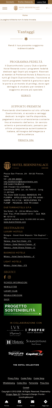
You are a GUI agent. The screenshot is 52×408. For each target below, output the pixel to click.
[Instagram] (10, 277)
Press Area (44, 383)
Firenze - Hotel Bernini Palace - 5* (20, 244)
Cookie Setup (39, 378)
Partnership (33, 383)
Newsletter (10, 287)
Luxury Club (41, 2)
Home (25, 15)
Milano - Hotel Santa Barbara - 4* (19, 256)
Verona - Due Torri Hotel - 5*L (17, 241)
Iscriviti (26, 95)
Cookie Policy (26, 378)
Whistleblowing (9, 383)
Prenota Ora (26, 140)
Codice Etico (22, 383)
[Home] (26, 8)
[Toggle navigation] (5, 8)
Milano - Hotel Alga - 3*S (15, 265)
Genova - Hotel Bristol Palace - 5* (19, 247)
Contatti (26, 387)
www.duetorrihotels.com (15, 222)
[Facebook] (5, 277)
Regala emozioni (13, 295)
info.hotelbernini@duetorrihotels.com (21, 181)
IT (47, 8)
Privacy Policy (13, 378)
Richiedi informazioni (15, 282)
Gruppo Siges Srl (13, 394)
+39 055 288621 (15, 179)
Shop (6, 299)
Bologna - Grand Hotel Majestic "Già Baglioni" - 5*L (26, 236)
